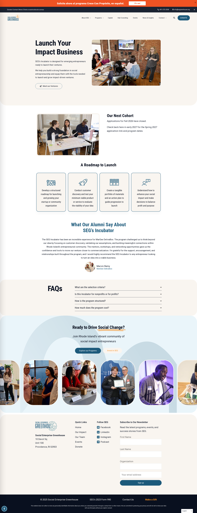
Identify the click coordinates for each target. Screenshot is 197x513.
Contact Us (128, 499)
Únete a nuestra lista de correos (33, 9)
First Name (125, 437)
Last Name (125, 449)
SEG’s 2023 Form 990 (100, 499)
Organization (126, 461)
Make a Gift (151, 499)
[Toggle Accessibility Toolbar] (4, 508)
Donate (9, 9)
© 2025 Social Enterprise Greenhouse (59, 499)
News (20, 9)
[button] (118, 287)
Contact (15, 9)
